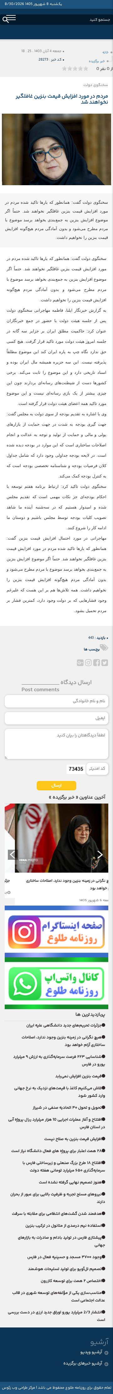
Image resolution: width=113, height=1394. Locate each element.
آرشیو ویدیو (91, 1352)
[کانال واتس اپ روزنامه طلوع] (56, 983)
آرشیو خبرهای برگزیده (82, 1363)
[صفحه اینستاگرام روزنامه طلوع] (56, 931)
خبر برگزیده (97, 61)
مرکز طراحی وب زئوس (18, 1388)
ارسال (56, 785)
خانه (105, 52)
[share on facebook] (96, 665)
